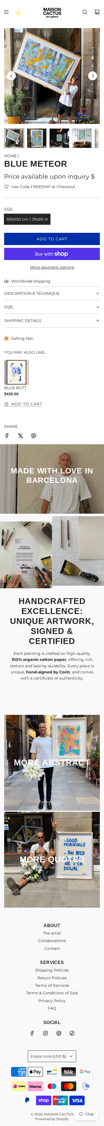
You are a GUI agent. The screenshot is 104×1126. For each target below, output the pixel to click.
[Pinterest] (59, 1033)
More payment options (52, 267)
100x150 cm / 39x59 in (27, 219)
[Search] (85, 12)
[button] (11, 75)
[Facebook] (32, 1033)
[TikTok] (72, 1033)
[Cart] (97, 12)
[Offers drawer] (18, 12)
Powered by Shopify (52, 1119)
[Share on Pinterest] (33, 436)
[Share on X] (20, 436)
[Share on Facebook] (7, 436)
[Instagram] (45, 1033)
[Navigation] (6, 12)
